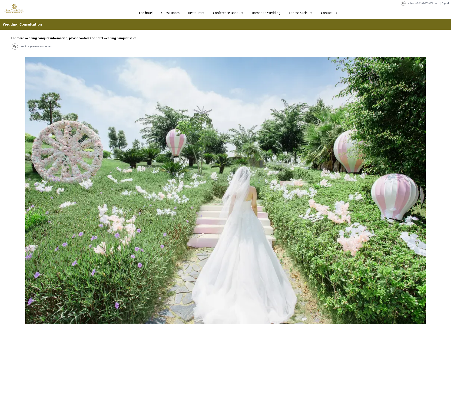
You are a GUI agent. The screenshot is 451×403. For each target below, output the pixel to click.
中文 (437, 3)
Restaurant (196, 13)
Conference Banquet (228, 13)
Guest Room (170, 13)
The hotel (146, 13)
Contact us (329, 13)
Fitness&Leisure (301, 13)
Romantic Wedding (266, 13)
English (446, 3)
